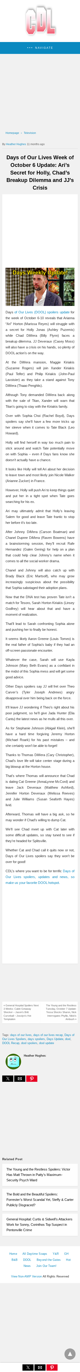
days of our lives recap (48, 1035)
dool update (46, 1043)
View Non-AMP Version (26, 1276)
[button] (40, 48)
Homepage (12, 133)
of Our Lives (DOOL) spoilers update (41, 312)
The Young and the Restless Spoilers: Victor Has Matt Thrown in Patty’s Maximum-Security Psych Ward (38, 1174)
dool (67, 1039)
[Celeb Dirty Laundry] (40, 36)
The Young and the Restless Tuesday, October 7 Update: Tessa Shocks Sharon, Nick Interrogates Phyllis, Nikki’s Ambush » (61, 1012)
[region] (40, 231)
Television (30, 133)
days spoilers (36, 1039)
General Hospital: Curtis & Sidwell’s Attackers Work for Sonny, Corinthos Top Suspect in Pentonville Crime (39, 1224)
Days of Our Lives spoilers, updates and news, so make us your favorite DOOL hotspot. (40, 877)
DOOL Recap (10, 1043)
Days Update (55, 1039)
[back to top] (70, 1354)
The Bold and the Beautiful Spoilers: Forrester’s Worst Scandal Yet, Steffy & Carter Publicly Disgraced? (40, 1199)
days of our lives (21, 1035)
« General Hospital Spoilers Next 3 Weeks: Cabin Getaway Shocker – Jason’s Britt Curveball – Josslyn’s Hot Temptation (21, 1012)
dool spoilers (29, 1043)
